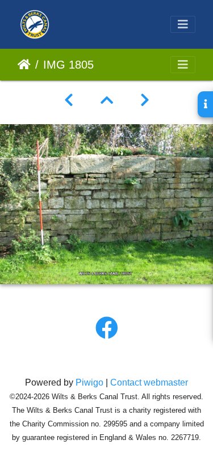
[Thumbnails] (107, 100)
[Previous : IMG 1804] (69, 100)
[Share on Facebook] (107, 328)
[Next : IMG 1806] (145, 100)
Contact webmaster (149, 382)
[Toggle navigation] (182, 24)
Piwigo (89, 382)
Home (24, 64)
